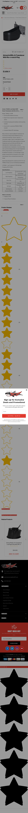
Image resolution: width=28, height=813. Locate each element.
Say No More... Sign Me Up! (14, 415)
